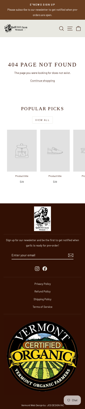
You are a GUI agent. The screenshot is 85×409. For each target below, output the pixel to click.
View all (42, 119)
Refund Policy (42, 291)
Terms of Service (42, 306)
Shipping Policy (42, 299)
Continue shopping (42, 80)
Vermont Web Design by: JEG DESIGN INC (42, 405)
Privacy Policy (42, 283)
